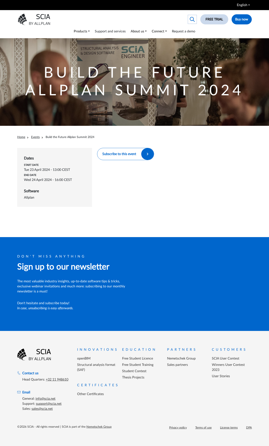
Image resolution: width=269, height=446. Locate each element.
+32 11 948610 (57, 379)
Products (80, 31)
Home (21, 137)
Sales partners (177, 364)
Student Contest (134, 371)
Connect (158, 31)
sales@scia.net (42, 408)
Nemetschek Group (181, 358)
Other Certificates (90, 394)
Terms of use (203, 427)
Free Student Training (137, 364)
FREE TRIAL (214, 19)
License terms (229, 427)
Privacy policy (178, 427)
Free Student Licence (137, 358)
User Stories (221, 376)
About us (137, 31)
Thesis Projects (133, 377)
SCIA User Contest (225, 358)
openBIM (84, 358)
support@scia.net (49, 403)
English (242, 5)
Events (35, 137)
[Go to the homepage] (34, 354)
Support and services (110, 31)
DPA (249, 427)
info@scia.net (45, 398)
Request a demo (183, 31)
